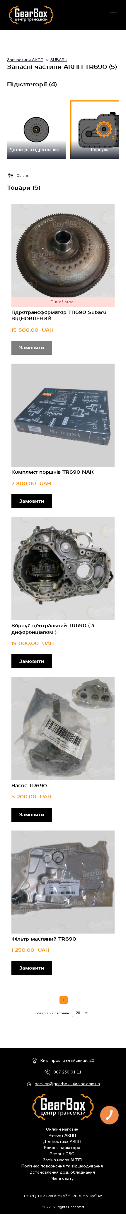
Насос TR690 (29, 786)
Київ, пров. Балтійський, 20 (67, 1060)
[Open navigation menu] (113, 15)
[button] (31, 501)
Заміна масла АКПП (62, 1159)
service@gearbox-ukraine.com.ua (67, 1083)
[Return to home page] (31, 15)
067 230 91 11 (67, 1071)
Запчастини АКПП (25, 59)
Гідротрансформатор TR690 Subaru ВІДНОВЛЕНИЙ (58, 315)
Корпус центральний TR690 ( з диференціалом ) (52, 629)
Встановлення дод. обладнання (62, 1172)
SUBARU (58, 59)
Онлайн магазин (62, 1128)
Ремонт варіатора (62, 1147)
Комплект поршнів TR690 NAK (52, 472)
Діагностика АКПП (62, 1141)
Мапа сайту (62, 1178)
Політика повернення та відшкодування (62, 1165)
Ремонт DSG (62, 1153)
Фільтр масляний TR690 (43, 939)
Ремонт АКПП (62, 1135)
